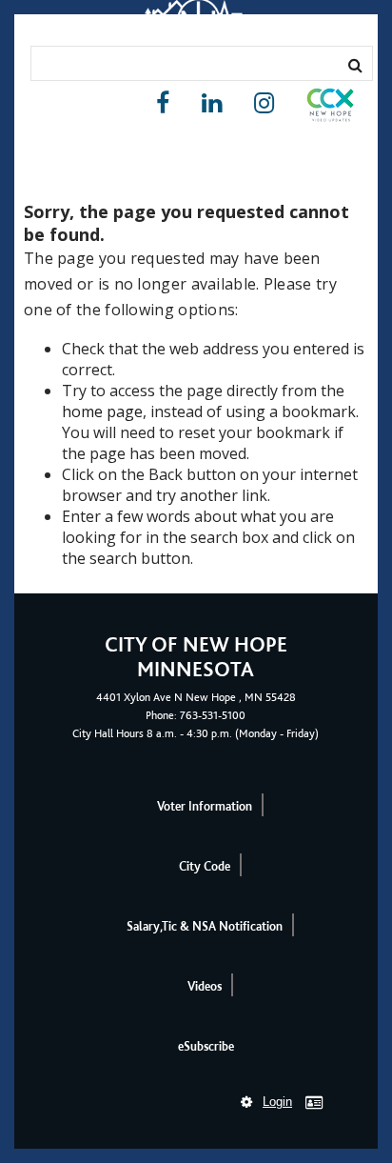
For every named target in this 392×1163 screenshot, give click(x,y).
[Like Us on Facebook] (162, 103)
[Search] (355, 65)
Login (277, 1101)
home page (102, 411)
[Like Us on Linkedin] (212, 103)
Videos (204, 986)
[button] (330, 108)
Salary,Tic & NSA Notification (205, 926)
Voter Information (204, 806)
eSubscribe (206, 1046)
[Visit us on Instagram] (264, 103)
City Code (204, 866)
